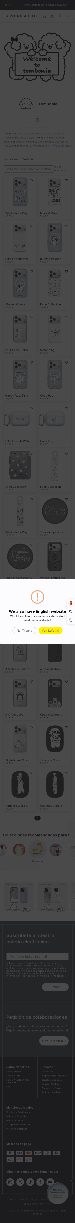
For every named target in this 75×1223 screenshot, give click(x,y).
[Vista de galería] (71, 603)
